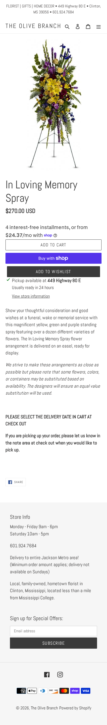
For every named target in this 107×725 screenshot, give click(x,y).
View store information (31, 296)
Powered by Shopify (75, 708)
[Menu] (98, 26)
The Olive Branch (33, 26)
